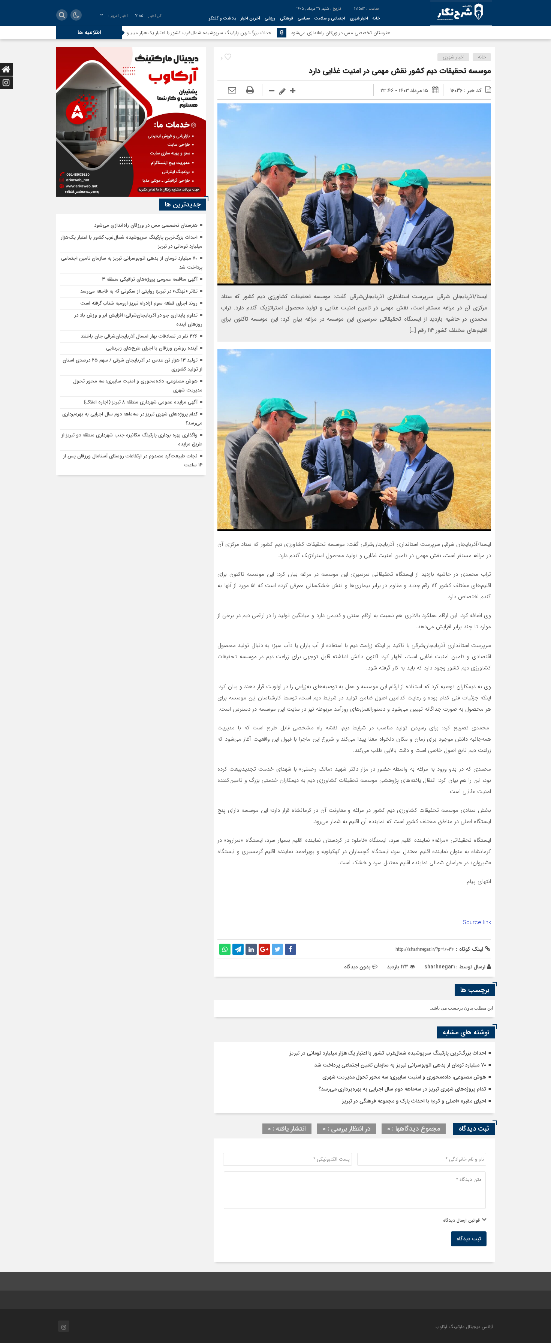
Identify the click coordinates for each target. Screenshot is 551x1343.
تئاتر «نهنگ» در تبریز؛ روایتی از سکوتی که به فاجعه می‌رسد (139, 291)
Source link (477, 922)
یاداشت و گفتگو (222, 18)
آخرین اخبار (250, 18)
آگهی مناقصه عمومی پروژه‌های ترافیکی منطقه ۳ (150, 279)
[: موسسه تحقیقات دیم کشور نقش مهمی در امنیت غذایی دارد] (232, 90)
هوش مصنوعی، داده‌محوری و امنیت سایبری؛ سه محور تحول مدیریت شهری (404, 1077)
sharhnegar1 (439, 967)
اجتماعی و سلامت (329, 18)
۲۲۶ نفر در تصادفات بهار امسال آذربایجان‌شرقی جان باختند (139, 336)
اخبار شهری (359, 18)
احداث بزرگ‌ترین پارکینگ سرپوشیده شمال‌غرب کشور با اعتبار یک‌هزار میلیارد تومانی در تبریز (242, 33)
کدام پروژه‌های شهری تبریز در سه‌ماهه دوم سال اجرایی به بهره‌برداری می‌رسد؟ (402, 1089)
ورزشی (270, 18)
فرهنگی (286, 18)
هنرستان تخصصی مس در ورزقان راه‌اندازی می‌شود (399, 33)
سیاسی (304, 18)
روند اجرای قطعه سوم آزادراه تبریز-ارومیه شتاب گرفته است (139, 303)
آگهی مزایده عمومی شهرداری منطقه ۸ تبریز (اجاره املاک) (141, 402)
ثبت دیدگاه (469, 1239)
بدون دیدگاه (357, 967)
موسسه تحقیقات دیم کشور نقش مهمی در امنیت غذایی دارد (400, 71)
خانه (376, 18)
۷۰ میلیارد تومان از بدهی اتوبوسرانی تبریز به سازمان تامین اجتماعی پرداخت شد (400, 1065)
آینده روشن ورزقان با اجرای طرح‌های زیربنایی (152, 348)
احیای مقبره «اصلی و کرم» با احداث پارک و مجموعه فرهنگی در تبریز (414, 1101)
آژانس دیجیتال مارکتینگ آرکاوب (464, 1326)
